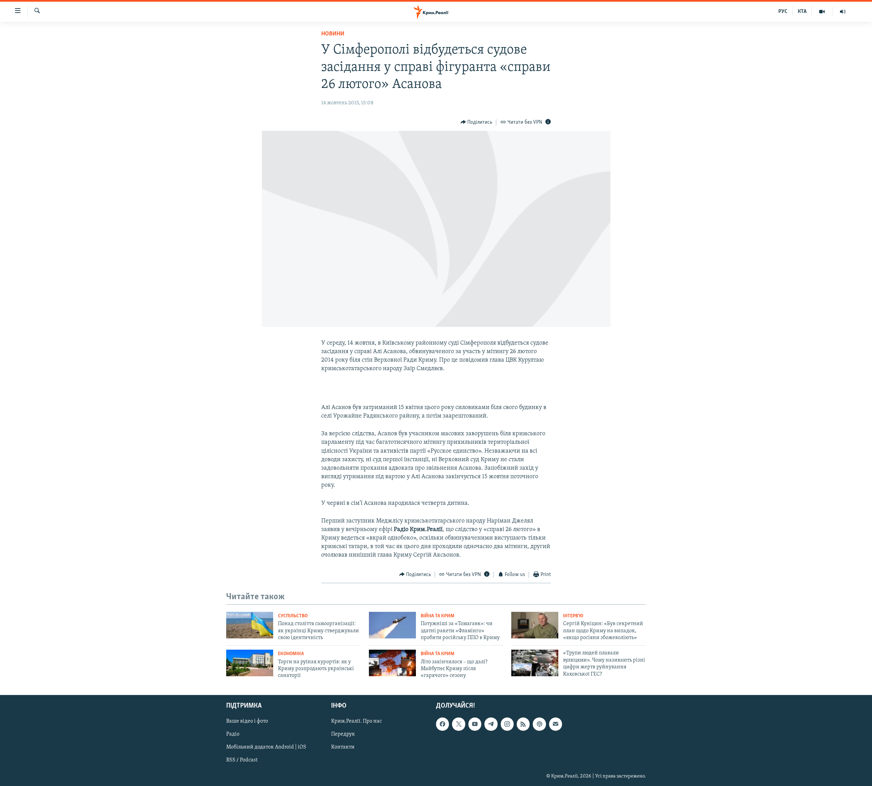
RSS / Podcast (242, 760)
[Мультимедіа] (822, 11)
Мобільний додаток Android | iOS (266, 747)
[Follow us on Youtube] (474, 723)
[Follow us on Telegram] (490, 723)
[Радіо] (842, 11)
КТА (802, 11)
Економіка (291, 653)
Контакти (343, 747)
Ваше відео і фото (247, 721)
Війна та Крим (437, 616)
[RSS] (523, 723)
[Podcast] (539, 723)
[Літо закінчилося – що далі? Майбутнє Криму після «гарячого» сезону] (392, 663)
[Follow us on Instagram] (507, 723)
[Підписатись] (555, 723)
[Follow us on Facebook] (442, 723)
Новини (332, 34)
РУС (783, 11)
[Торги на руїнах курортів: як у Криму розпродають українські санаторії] (249, 663)
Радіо (232, 734)
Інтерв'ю (573, 616)
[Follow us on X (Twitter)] (458, 723)
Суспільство (293, 616)
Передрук (343, 734)
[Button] (477, 122)
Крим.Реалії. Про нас (356, 721)
